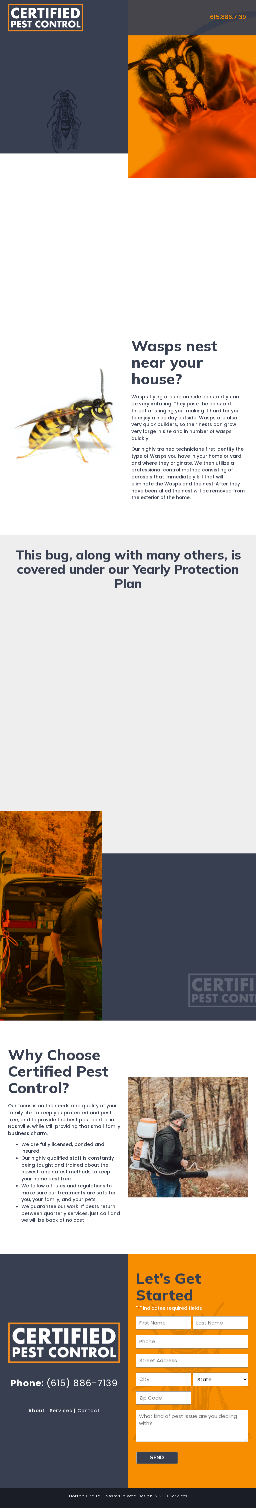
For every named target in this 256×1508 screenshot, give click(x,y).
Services (61, 1411)
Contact (88, 1411)
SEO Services (173, 1495)
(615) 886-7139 (82, 1383)
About (36, 1411)
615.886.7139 (228, 17)
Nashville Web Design (129, 1495)
